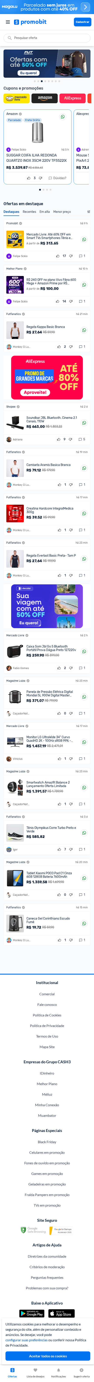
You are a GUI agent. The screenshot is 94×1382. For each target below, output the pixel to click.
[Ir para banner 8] (59, 81)
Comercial (47, 994)
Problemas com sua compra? (47, 1288)
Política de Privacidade (47, 1025)
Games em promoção (47, 1173)
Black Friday (47, 1142)
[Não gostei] (40, 178)
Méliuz (47, 1094)
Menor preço (62, 212)
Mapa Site (47, 1047)
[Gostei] (28, 178)
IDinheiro (47, 1073)
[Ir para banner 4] (45, 81)
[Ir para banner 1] (35, 81)
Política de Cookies (47, 1015)
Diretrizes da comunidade (47, 1256)
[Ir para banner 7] (56, 81)
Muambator (47, 1115)
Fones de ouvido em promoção (47, 1163)
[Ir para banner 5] (49, 81)
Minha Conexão (47, 1105)
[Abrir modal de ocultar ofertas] (89, 213)
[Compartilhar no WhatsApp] (62, 116)
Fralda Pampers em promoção (47, 1194)
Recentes (29, 212)
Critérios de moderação (47, 1267)
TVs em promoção (47, 1205)
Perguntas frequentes (47, 1277)
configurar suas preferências (26, 1340)
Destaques (11, 212)
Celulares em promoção (47, 1152)
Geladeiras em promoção (47, 1184)
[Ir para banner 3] (42, 81)
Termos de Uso (47, 1036)
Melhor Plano (47, 1084)
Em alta (45, 212)
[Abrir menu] (8, 22)
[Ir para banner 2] (38, 81)
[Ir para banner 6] (52, 81)
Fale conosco (47, 1004)
